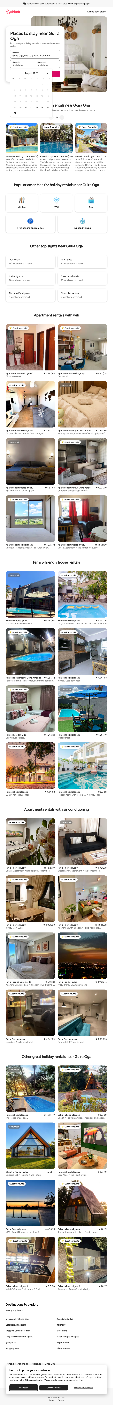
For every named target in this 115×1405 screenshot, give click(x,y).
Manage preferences (83, 1387)
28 (37, 107)
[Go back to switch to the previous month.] (15, 73)
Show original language (78, 3)
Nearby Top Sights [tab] (14, 1310)
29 (42, 107)
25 (20, 107)
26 (26, 107)
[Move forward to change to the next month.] (47, 73)
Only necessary (54, 1387)
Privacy (52, 1400)
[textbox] (22, 65)
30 (48, 107)
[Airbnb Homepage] (13, 11)
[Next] (61, 117)
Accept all (23, 1387)
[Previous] (51, 117)
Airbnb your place (96, 11)
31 (15, 113)
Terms (61, 1400)
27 (31, 107)
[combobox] (35, 55)
